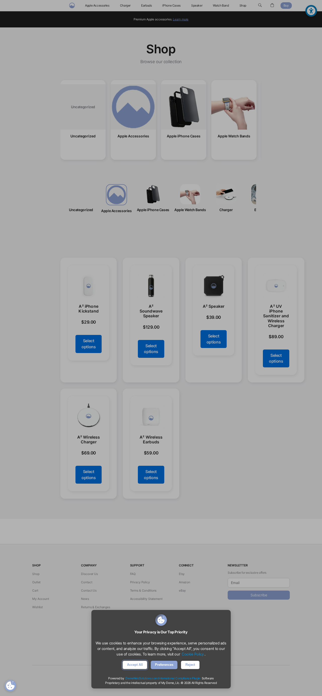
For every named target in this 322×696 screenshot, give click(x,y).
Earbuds (146, 5)
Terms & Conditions (143, 590)
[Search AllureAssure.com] (260, 5)
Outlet (36, 582)
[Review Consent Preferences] (10, 685)
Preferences (164, 665)
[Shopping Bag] (272, 5)
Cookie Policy (193, 654)
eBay (182, 590)
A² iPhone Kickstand (88, 309)
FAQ (133, 574)
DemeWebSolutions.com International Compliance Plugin (163, 678)
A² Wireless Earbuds (151, 439)
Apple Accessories (97, 5)
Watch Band (221, 5)
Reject (190, 665)
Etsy (182, 574)
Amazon (184, 582)
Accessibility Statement (146, 599)
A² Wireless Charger (88, 439)
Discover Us (89, 574)
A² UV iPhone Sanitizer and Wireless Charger (276, 316)
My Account (40, 599)
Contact (86, 582)
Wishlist (37, 607)
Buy (286, 5)
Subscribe (259, 595)
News (85, 599)
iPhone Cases (171, 5)
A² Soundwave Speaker (151, 311)
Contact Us (89, 590)
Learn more (180, 19)
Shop (243, 5)
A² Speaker (214, 306)
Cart (35, 590)
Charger (125, 5)
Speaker (196, 5)
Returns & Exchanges (95, 607)
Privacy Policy (140, 582)
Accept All (135, 665)
